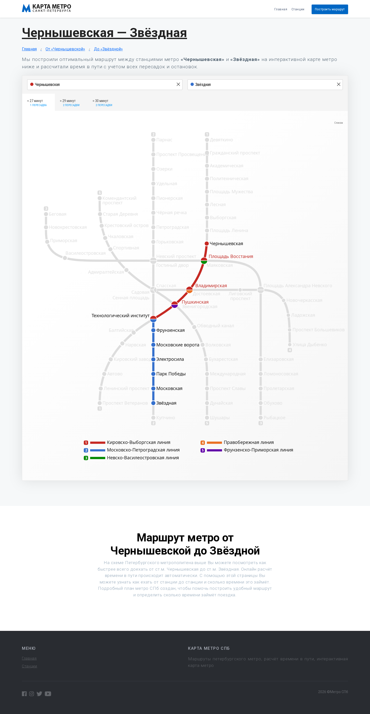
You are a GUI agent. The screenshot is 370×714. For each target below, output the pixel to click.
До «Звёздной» (108, 49)
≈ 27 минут (37, 103)
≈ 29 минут (70, 103)
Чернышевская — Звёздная (104, 32)
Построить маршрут (330, 9)
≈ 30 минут (102, 103)
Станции (298, 9)
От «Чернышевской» (65, 49)
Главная (280, 9)
